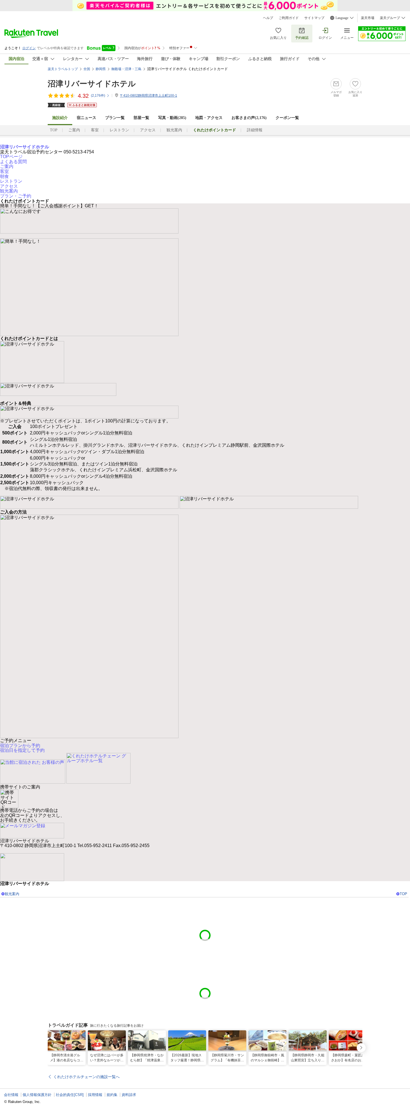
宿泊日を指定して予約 (22, 750)
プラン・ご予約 (15, 196)
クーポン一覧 (287, 118)
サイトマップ (314, 18)
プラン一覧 (115, 118)
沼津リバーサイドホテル (92, 83)
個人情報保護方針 (37, 1095)
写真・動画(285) (172, 118)
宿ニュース (86, 118)
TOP (53, 130)
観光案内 (174, 130)
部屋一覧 (141, 118)
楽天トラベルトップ (63, 69)
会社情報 (11, 1095)
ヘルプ (268, 18)
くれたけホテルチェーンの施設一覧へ (86, 1076)
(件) (98, 95)
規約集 (112, 1095)
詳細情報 (254, 130)
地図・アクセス (209, 118)
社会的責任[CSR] (70, 1095)
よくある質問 (13, 161)
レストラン (119, 130)
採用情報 (95, 1095)
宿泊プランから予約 (20, 745)
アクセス (148, 130)
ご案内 (74, 130)
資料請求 (129, 1095)
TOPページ (11, 156)
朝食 (4, 176)
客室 (95, 130)
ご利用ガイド (289, 18)
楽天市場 (367, 18)
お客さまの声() (249, 118)
